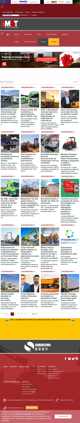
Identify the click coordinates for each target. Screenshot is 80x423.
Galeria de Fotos (41, 369)
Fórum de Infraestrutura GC (56, 371)
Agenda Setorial (52, 369)
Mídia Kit (24, 386)
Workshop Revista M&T (54, 378)
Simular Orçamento (27, 384)
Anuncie (43, 41)
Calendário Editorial (27, 389)
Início (5, 366)
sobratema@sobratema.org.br (15, 408)
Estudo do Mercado (29, 41)
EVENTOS (51, 366)
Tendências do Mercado (54, 373)
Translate (34, 15)
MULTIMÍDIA (41, 366)
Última (34, 314)
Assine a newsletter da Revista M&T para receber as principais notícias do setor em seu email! (40, 319)
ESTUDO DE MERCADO (11, 382)
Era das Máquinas (51, 34)
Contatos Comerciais (27, 394)
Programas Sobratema (38, 12)
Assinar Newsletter (8, 12)
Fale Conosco (19, 12)
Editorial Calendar (27, 391)
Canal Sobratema (41, 373)
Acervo (39, 34)
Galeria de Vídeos (41, 371)
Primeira (6, 314)
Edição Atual (27, 34)
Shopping (53, 41)
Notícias (16, 34)
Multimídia (65, 34)
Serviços (27, 12)
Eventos (16, 41)
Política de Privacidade (23, 414)
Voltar (76, 82)
